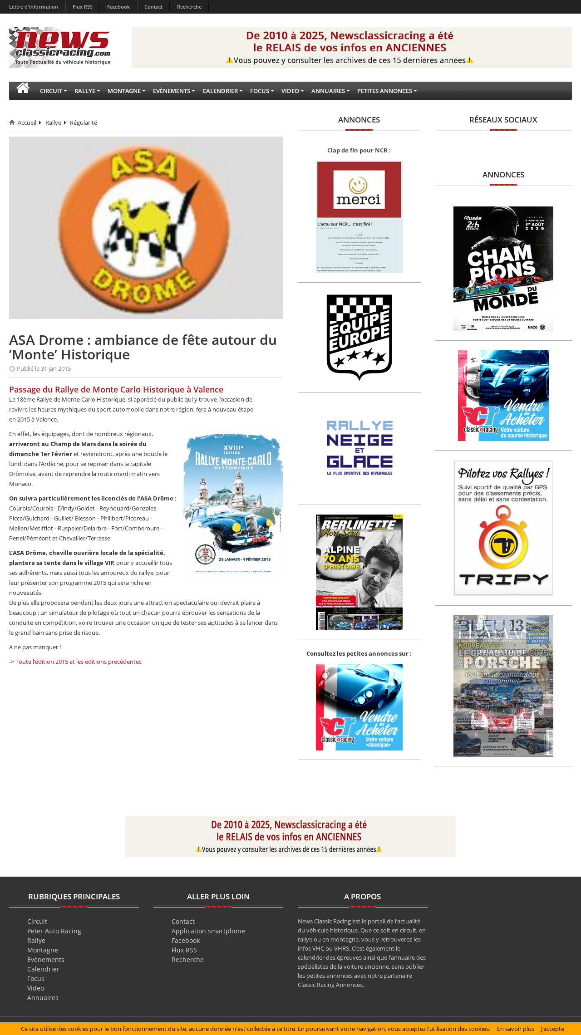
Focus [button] (259, 91)
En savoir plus (515, 1029)
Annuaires (43, 997)
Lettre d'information (33, 6)
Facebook (118, 6)
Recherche (189, 6)
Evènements (45, 959)
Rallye (53, 122)
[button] (22, 91)
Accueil (27, 122)
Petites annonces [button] (384, 91)
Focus (35, 978)
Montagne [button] (124, 91)
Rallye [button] (84, 91)
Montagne (42, 950)
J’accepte (552, 1029)
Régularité (83, 122)
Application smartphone (208, 931)
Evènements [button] (171, 91)
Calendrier (43, 969)
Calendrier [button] (220, 91)
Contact (153, 6)
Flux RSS (83, 6)
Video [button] (290, 91)
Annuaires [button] (328, 91)
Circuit (37, 921)
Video (35, 988)
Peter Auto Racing (54, 931)
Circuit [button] (51, 91)
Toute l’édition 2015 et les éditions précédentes (78, 661)
